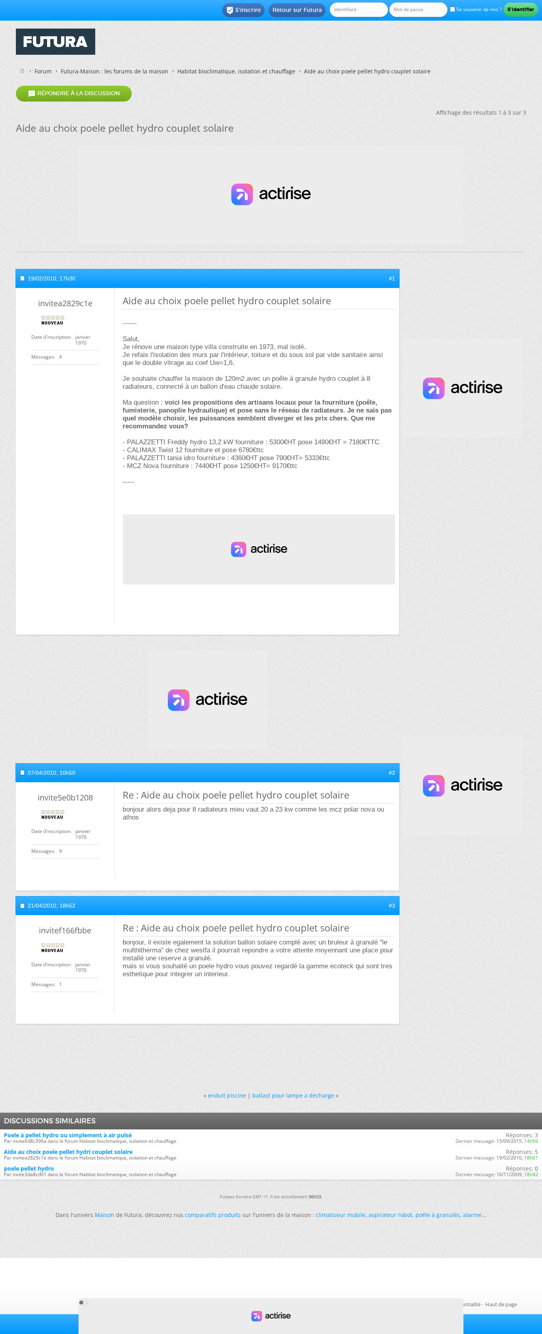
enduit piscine (227, 1095)
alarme (472, 1215)
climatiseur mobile (340, 1215)
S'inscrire (243, 10)
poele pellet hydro (29, 1168)
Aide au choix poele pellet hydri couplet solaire (68, 1151)
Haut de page (501, 1304)
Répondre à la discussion (74, 94)
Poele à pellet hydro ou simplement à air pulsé (68, 1135)
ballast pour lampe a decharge (293, 1095)
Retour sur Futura (297, 9)
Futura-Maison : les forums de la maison (114, 71)
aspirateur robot (390, 1215)
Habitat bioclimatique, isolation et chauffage (236, 71)
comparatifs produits (213, 1215)
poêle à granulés (437, 1215)
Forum (43, 71)
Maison (104, 1215)
